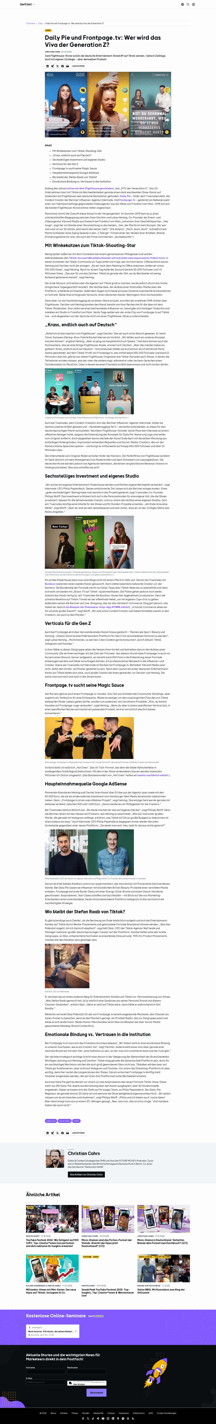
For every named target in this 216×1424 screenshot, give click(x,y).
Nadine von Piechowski (148, 1286)
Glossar (111, 1413)
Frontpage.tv (127, 200)
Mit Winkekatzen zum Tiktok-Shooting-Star (77, 151)
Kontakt (85, 1413)
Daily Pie (125, 196)
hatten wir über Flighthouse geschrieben (90, 188)
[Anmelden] (193, 4)
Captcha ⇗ (99, 1382)
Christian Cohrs (90, 1236)
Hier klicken (79, 1384)
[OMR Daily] (28, 4)
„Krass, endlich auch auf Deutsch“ (72, 155)
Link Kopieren (78, 66)
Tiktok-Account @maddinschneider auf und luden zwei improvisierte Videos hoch (117, 258)
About (53, 1413)
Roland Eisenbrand (35, 1286)
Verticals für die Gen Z (65, 164)
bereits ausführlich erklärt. (153, 775)
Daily (40, 23)
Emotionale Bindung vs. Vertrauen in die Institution (81, 181)
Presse (75, 1413)
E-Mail (29, 1378)
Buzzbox (50, 584)
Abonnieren (96, 1392)
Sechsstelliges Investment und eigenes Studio (78, 159)
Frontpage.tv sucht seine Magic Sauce (74, 168)
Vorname (30, 1367)
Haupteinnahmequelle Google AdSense (75, 172)
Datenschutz (139, 1413)
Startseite (30, 23)
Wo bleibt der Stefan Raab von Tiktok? (74, 177)
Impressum (124, 1413)
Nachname (72, 1367)
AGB (151, 1413)
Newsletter (98, 1413)
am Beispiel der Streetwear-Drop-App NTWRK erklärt (97, 607)
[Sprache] (182, 4)
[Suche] (188, 4)
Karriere (64, 1413)
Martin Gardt (33, 1236)
